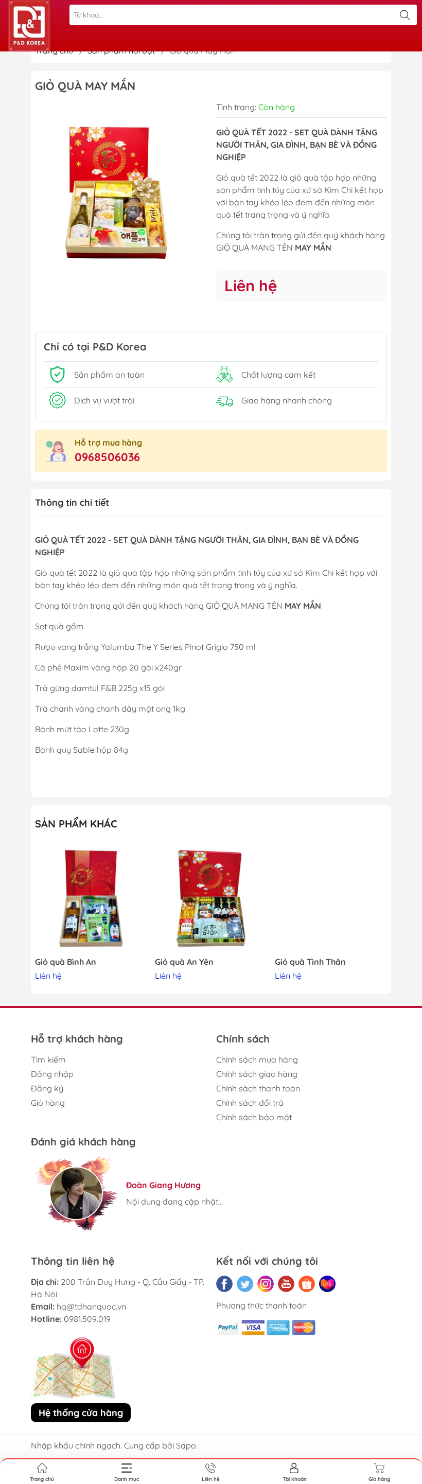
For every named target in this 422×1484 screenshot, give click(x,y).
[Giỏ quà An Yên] (211, 898)
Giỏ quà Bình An (65, 962)
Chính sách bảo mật (254, 1117)
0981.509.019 (87, 1319)
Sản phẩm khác (76, 823)
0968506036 (107, 457)
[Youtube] (286, 1284)
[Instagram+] (265, 1284)
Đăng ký (47, 1088)
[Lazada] (327, 1284)
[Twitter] (245, 1284)
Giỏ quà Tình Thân (310, 962)
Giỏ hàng (48, 1103)
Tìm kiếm (48, 1059)
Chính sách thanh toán (258, 1088)
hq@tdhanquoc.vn (91, 1306)
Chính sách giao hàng (256, 1074)
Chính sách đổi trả (250, 1103)
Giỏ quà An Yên (184, 962)
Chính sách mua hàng (257, 1059)
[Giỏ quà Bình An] (91, 898)
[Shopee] (306, 1284)
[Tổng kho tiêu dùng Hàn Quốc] (29, 25)
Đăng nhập (52, 1074)
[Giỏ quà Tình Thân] (331, 898)
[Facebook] (224, 1284)
